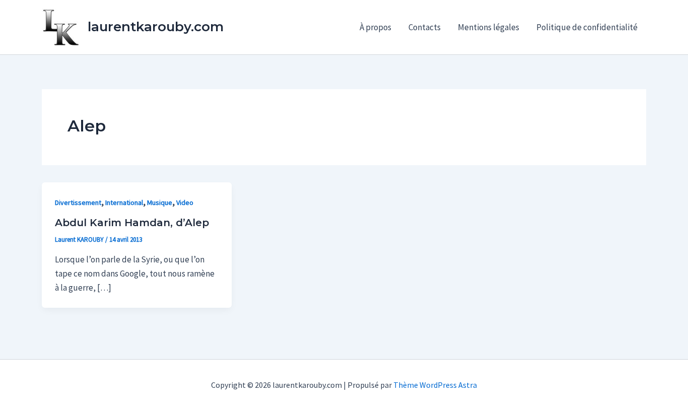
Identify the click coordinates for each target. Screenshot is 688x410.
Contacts (424, 27)
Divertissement (78, 202)
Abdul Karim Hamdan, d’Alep (132, 223)
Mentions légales (488, 27)
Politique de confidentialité (587, 27)
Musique (159, 202)
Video (184, 202)
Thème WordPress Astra (435, 385)
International (124, 202)
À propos (375, 27)
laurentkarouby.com (156, 27)
